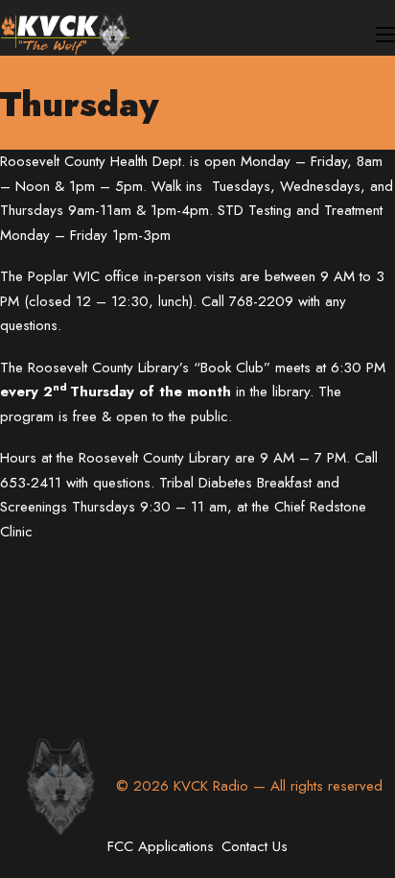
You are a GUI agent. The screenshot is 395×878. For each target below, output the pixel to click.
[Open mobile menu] (385, 34)
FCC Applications (160, 846)
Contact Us (254, 846)
